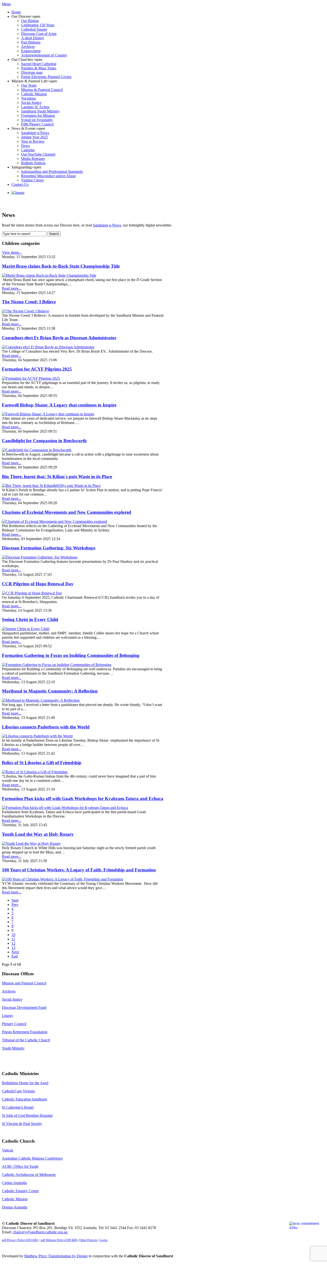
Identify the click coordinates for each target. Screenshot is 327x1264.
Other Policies (88, 1240)
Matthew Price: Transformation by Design (56, 1256)
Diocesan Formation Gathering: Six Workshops (48, 547)
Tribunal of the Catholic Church (26, 1040)
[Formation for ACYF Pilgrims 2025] (31, 378)
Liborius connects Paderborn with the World (46, 726)
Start (14, 900)
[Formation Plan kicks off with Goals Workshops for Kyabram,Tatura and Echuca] (65, 808)
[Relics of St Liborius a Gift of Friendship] (35, 772)
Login (103, 1240)
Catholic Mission (15, 1199)
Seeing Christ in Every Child (30, 619)
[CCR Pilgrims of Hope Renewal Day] (32, 593)
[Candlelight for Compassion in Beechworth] (36, 450)
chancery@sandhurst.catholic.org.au (40, 1232)
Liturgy (7, 1016)
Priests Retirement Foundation (24, 1032)
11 (13, 939)
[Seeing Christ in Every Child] (25, 629)
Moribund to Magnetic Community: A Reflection (50, 691)
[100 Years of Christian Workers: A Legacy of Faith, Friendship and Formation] (62, 879)
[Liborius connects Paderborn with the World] (37, 736)
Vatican (7, 1150)
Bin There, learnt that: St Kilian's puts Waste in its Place (57, 476)
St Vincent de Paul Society (22, 1124)
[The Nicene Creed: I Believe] (25, 311)
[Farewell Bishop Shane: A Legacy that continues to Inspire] (48, 414)
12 (13, 943)
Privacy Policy (20, 1240)
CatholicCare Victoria (18, 1091)
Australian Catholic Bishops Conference (32, 1158)
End (14, 956)
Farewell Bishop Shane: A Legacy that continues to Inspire (59, 404)
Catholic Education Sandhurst (24, 1099)
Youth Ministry (13, 1048)
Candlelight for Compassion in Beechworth (44, 440)
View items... (12, 252)
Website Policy (59, 1240)
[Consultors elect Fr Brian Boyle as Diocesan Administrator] (48, 347)
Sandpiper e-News (107, 225)
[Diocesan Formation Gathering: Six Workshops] (39, 557)
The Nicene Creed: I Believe (29, 301)
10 (13, 935)
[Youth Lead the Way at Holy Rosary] (31, 843)
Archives (9, 991)
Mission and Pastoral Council (24, 983)
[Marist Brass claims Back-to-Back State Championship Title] (49, 275)
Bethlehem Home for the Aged (25, 1083)
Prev (14, 905)
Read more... (11, 288)
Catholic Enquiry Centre (20, 1191)
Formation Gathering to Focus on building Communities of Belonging (70, 655)
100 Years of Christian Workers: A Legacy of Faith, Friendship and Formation (79, 869)
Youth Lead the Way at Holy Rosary (38, 834)
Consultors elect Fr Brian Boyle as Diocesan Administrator (59, 337)
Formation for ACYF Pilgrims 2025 (37, 369)
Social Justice (12, 999)
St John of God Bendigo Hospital (27, 1115)
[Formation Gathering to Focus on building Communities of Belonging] (56, 665)
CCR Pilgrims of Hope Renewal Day (37, 583)
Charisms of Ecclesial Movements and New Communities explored (66, 512)
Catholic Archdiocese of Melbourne (29, 1175)
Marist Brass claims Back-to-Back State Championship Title (61, 266)
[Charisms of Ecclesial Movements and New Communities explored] (54, 521)
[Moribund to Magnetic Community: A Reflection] (40, 700)
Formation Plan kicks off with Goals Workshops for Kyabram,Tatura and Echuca (82, 798)
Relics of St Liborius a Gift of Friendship (41, 762)
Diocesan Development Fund (24, 1007)
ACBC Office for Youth (20, 1166)
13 (13, 948)
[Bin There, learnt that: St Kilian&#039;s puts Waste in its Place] (51, 486)
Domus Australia (14, 1207)
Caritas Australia (14, 1183)
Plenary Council (14, 1024)
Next (15, 952)
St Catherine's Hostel (18, 1107)
